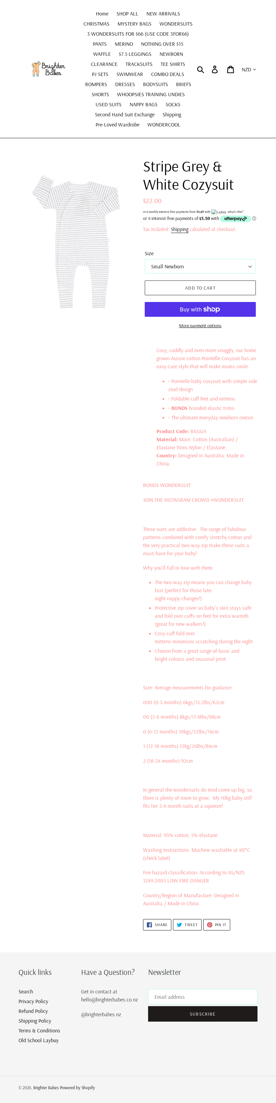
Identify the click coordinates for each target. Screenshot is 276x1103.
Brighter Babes (46, 1087)
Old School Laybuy (39, 1040)
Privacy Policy (33, 1001)
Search (26, 991)
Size (149, 253)
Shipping (179, 229)
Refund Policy (33, 1010)
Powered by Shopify (77, 1087)
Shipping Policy (35, 1020)
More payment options (200, 325)
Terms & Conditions (39, 1030)
